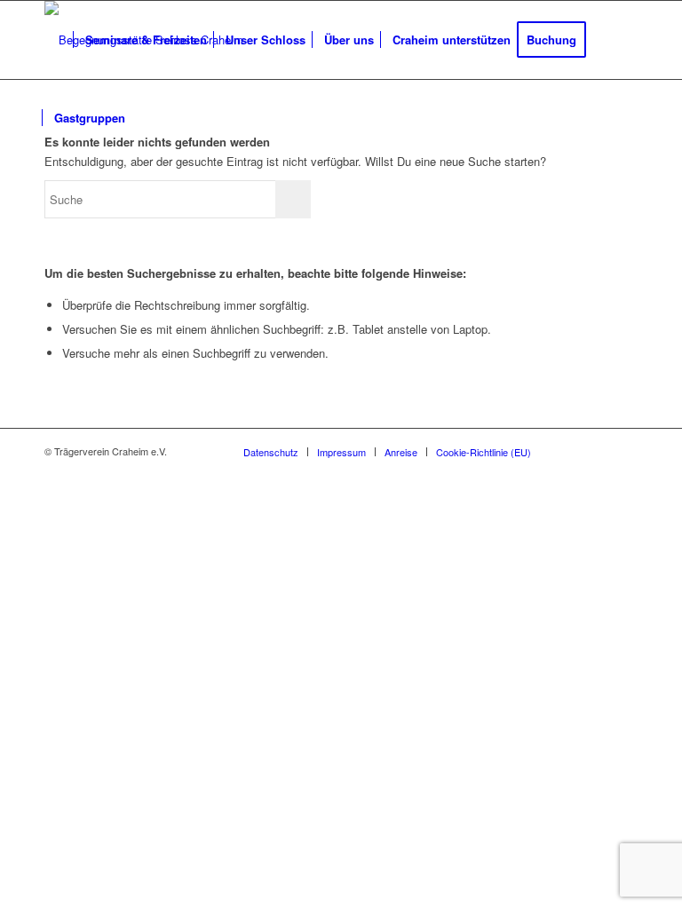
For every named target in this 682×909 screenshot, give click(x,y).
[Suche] (148, 118)
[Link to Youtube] (624, 451)
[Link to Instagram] (597, 451)
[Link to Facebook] (571, 451)
